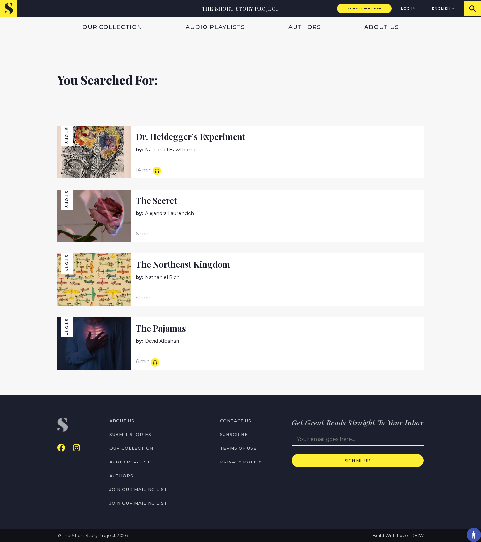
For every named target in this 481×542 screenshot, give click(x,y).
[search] (472, 8)
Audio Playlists (215, 27)
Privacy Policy (241, 462)
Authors (304, 27)
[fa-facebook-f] (61, 448)
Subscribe (234, 434)
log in (408, 8)
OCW (418, 535)
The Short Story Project (240, 8)
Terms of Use (238, 448)
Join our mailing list (138, 489)
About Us (381, 27)
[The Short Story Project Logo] (8, 8)
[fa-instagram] (76, 448)
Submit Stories (130, 434)
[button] (474, 535)
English (441, 8)
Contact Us (235, 420)
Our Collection (112, 27)
